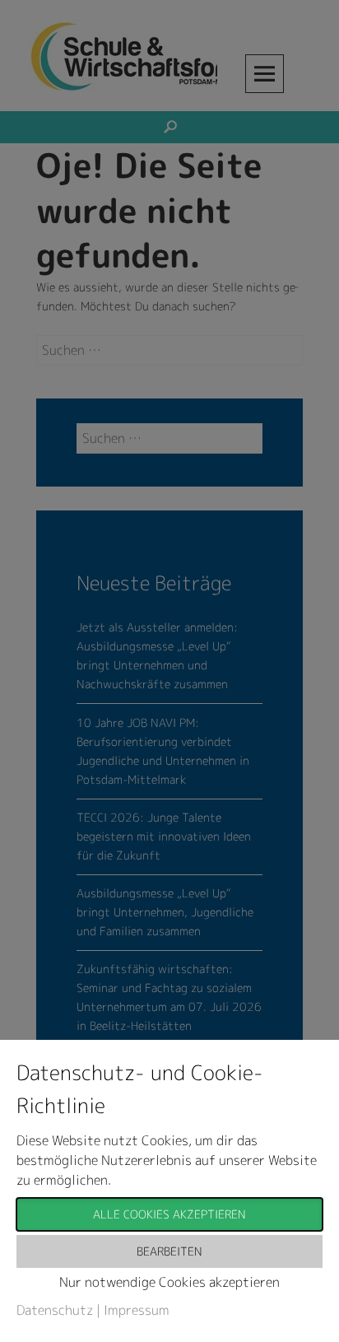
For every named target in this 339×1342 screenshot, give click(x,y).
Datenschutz (54, 1310)
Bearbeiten (169, 1251)
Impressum (137, 1310)
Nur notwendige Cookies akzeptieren (169, 1282)
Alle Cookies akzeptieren (169, 1214)
